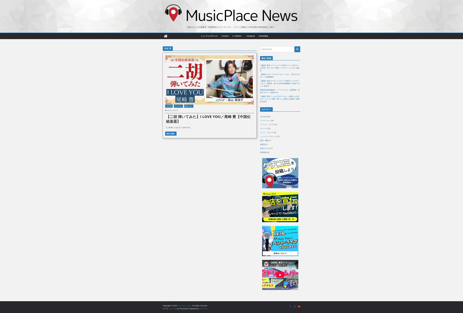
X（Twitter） (237, 36)
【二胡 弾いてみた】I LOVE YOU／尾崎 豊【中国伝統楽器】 (208, 119)
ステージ (263, 128)
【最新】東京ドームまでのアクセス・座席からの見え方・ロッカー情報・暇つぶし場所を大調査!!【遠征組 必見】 (280, 99)
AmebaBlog (263, 36)
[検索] (297, 49)
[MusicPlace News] (166, 36)
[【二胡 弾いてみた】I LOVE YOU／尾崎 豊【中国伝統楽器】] (209, 80)
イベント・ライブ (267, 124)
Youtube (224, 36)
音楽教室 (263, 152)
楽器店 (262, 144)
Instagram (251, 36)
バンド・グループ (267, 132)
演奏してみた (188, 106)
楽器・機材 (264, 140)
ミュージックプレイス (209, 36)
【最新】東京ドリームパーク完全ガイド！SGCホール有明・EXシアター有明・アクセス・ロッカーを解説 (279, 67)
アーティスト (178, 106)
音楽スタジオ (265, 148)
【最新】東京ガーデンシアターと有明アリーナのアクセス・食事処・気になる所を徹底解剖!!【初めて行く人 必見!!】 (280, 83)
